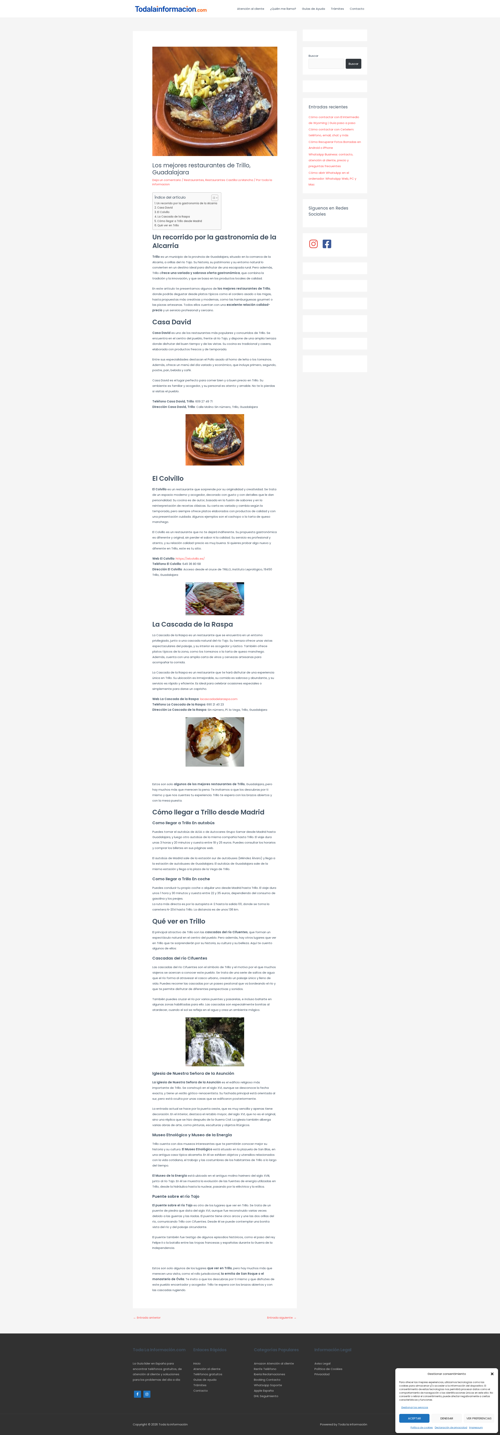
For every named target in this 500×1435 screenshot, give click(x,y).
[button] (492, 1374)
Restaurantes (194, 180)
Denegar (446, 1418)
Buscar (313, 56)
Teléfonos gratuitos (207, 1374)
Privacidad (321, 1374)
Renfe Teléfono (265, 1369)
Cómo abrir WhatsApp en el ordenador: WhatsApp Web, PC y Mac (332, 178)
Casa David (165, 208)
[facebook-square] (328, 244)
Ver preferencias (479, 1418)
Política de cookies (422, 1427)
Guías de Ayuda (313, 9)
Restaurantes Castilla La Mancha (229, 180)
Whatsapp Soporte (268, 1385)
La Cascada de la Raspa (174, 217)
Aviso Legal (322, 1363)
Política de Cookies (328, 1369)
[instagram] (315, 244)
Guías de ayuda (204, 1380)
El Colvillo (163, 212)
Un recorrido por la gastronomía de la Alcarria (186, 203)
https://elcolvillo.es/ (190, 559)
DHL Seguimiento (266, 1396)
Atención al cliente (250, 9)
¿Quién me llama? (283, 9)
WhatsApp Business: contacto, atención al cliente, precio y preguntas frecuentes (331, 160)
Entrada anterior (147, 1317)
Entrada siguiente (281, 1317)
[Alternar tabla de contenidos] (212, 197)
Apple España (264, 1391)
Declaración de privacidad (451, 1427)
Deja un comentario (166, 180)
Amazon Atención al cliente (274, 1363)
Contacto (357, 9)
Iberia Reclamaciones (269, 1374)
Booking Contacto (267, 1380)
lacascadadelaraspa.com (219, 699)
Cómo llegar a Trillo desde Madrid (179, 221)
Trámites (337, 9)
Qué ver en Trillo (168, 225)
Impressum (476, 1427)
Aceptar (414, 1418)
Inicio (197, 1363)
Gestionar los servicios (414, 1407)
